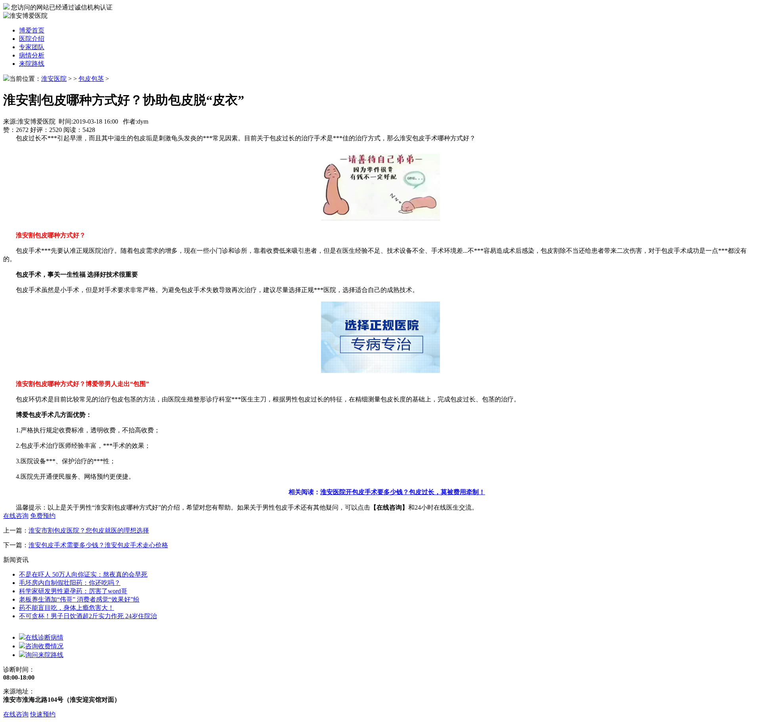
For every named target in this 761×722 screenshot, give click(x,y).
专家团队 (31, 47)
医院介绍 (31, 38)
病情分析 (31, 55)
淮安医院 (54, 78)
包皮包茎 (91, 78)
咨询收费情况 (44, 646)
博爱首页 (31, 30)
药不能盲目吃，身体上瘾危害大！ (66, 607)
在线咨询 (16, 714)
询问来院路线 (44, 654)
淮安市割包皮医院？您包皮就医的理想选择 (89, 530)
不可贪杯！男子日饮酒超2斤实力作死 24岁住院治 (88, 616)
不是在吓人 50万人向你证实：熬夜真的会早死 (83, 574)
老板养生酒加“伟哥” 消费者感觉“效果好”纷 (79, 599)
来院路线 (31, 63)
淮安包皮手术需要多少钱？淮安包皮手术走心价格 (98, 545)
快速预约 (42, 714)
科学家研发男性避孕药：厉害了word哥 (73, 591)
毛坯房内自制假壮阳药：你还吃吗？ (69, 582)
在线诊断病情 (44, 637)
